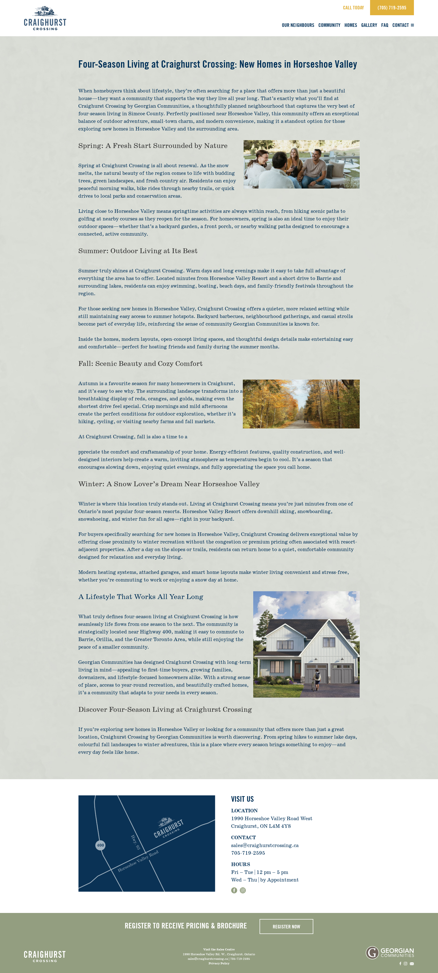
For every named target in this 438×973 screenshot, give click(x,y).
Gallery (369, 25)
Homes (350, 25)
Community (329, 25)
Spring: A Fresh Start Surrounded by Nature (153, 145)
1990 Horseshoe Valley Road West (272, 818)
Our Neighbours (298, 25)
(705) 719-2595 (392, 7)
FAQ (384, 25)
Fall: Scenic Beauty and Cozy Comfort (140, 363)
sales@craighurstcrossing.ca (265, 845)
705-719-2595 (248, 853)
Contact (400, 25)
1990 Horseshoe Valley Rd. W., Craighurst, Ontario (219, 954)
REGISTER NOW (286, 926)
